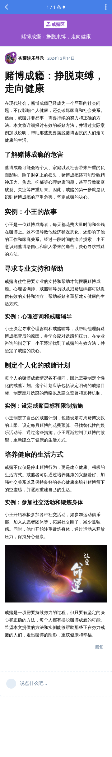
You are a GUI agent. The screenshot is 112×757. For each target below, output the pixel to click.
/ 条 (54, 7)
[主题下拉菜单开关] (106, 7)
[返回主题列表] (6, 7)
